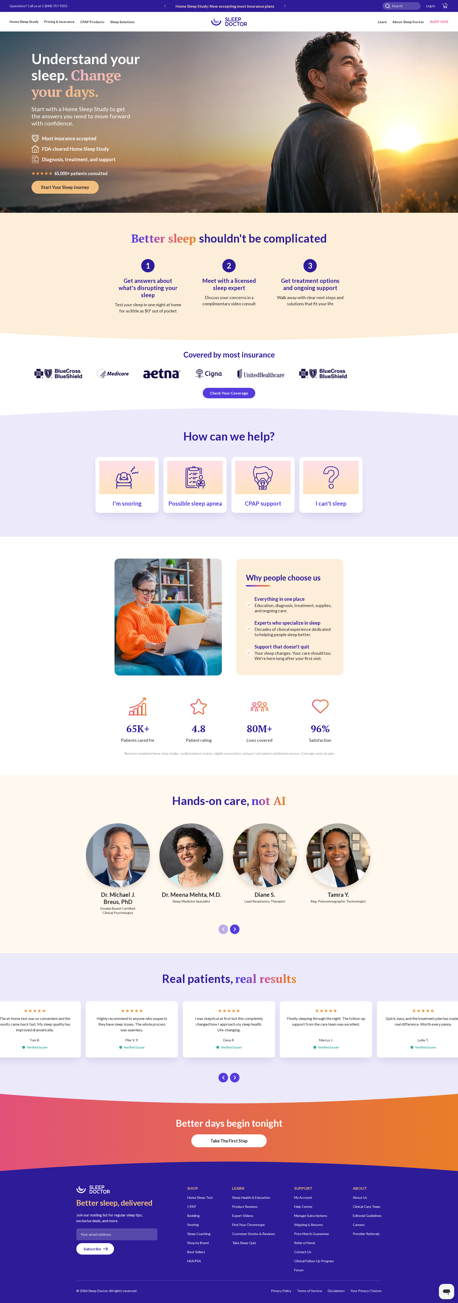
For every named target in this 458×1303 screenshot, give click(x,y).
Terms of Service (309, 1291)
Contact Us (302, 1252)
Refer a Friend (304, 1243)
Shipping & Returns (308, 1225)
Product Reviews (245, 1206)
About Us (360, 1197)
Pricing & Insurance (59, 22)
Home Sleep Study (24, 22)
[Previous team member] (223, 929)
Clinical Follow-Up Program (314, 1261)
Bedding (193, 1216)
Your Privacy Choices (366, 1291)
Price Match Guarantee (311, 1234)
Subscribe (92, 1248)
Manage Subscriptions (310, 1216)
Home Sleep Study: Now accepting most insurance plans (225, 6)
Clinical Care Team (366, 1206)
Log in (430, 6)
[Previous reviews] (223, 1077)
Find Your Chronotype (248, 1225)
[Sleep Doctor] (229, 21)
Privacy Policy (281, 1291)
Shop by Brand (198, 1243)
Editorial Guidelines (367, 1216)
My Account (303, 1197)
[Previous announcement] (165, 6)
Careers (359, 1225)
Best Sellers (196, 1252)
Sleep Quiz (439, 22)
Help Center (303, 1206)
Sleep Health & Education (251, 1197)
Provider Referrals (366, 1234)
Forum (298, 1270)
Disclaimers (336, 1291)
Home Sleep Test (200, 1197)
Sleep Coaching (198, 1234)
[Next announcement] (285, 6)
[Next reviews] (234, 1077)
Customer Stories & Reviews (253, 1234)
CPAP (191, 1206)
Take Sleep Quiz (244, 1243)
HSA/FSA (194, 1261)
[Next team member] (234, 929)
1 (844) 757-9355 (55, 6)
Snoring (193, 1225)
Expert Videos (242, 1216)
